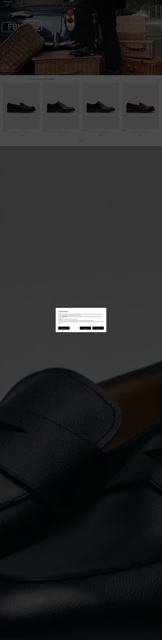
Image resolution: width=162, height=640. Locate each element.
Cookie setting (64, 328)
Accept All (98, 328)
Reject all (85, 328)
